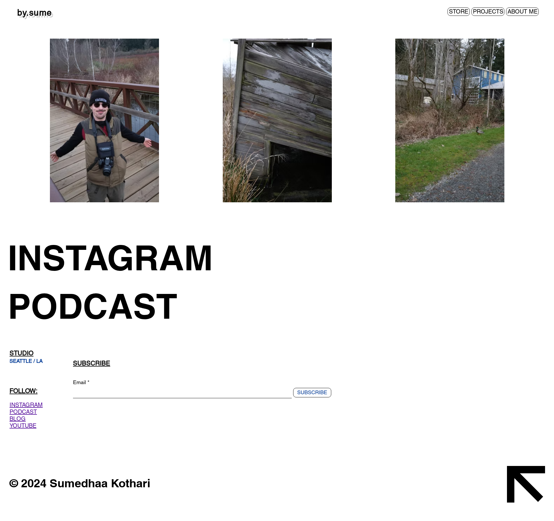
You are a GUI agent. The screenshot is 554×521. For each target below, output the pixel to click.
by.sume (34, 12)
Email (79, 382)
